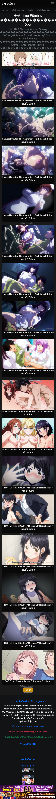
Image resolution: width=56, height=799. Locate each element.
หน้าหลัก (5, 10)
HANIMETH (28, 766)
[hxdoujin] (28, 777)
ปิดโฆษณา (29, 782)
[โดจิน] (28, 59)
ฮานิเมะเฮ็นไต (8, 4)
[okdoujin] (28, 770)
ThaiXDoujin (28, 744)
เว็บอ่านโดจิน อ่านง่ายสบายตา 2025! (28, 726)
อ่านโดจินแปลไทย (44, 10)
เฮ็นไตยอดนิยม (18, 10)
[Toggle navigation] (52, 4)
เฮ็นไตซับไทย (28, 759)
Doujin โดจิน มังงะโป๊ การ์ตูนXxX (28, 701)
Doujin (30, 10)
